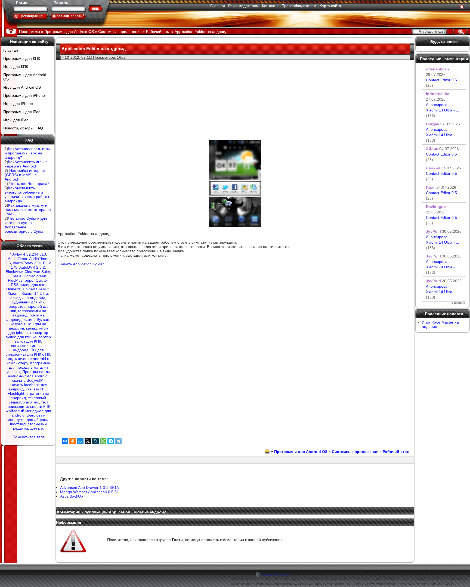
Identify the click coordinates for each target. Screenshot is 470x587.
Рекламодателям (243, 6)
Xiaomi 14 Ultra (34, 293)
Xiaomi (13, 293)
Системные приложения (355, 451)
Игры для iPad (16, 120)
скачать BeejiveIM (28, 380)
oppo (29, 280)
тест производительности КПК (27, 404)
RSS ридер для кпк (28, 284)
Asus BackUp (71, 496)
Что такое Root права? (29, 183)
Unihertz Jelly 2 (36, 289)
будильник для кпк (27, 302)
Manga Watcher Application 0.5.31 (89, 492)
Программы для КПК (21, 58)
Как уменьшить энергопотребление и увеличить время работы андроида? (27, 194)
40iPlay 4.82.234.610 (28, 254)
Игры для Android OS (22, 87)
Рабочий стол (396, 451)
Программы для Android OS (24, 77)
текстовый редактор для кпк (27, 400)
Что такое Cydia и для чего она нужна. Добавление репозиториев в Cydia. (26, 225)
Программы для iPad (22, 112)
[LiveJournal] (95, 441)
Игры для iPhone (18, 103)
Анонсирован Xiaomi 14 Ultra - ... (442, 110)
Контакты (270, 6)
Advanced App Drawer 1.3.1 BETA (89, 487)
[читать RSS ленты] (462, 7)
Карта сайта (330, 6)
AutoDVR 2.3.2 (32, 267)
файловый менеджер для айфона (27, 417)
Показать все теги (28, 437)
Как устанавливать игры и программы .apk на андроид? (28, 153)
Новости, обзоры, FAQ (23, 128)
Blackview (14, 271)
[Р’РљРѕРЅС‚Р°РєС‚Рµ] (65, 441)
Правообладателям (299, 6)
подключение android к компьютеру (28, 360)
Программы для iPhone (24, 95)
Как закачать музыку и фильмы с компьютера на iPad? (28, 209)
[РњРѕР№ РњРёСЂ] (80, 441)
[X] (88, 441)
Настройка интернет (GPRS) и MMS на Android (25, 174)
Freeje (15, 276)
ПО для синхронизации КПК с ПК (28, 352)
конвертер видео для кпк (27, 334)
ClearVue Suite (37, 271)
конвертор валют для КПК (32, 339)
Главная (217, 6)
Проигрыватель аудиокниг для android (29, 373)
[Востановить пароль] (68, 16)
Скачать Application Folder (81, 264)
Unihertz (13, 289)
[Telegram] (118, 441)
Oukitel (42, 280)
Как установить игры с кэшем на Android (26, 164)
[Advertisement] (235, 98)
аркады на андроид (27, 298)
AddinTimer (17, 258)
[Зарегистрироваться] (30, 16)
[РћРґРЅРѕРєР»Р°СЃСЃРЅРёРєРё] (72, 441)
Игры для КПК (15, 66)
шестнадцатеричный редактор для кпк (28, 426)
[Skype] (110, 441)
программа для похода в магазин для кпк (28, 367)
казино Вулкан (36, 319)
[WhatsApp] (103, 441)
